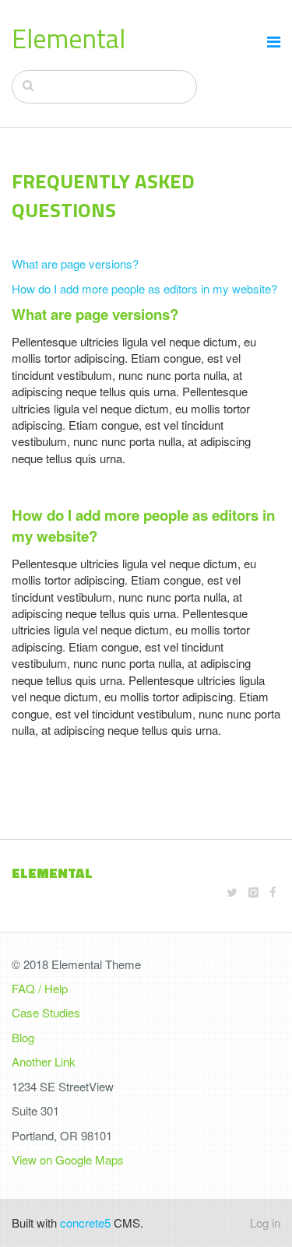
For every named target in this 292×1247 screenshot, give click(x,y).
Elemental (68, 38)
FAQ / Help (40, 988)
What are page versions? (75, 263)
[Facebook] (272, 891)
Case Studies (46, 1012)
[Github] (253, 891)
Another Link (44, 1061)
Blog (23, 1037)
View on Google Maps (68, 1159)
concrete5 (85, 1222)
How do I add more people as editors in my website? (144, 288)
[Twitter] (232, 891)
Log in (265, 1222)
